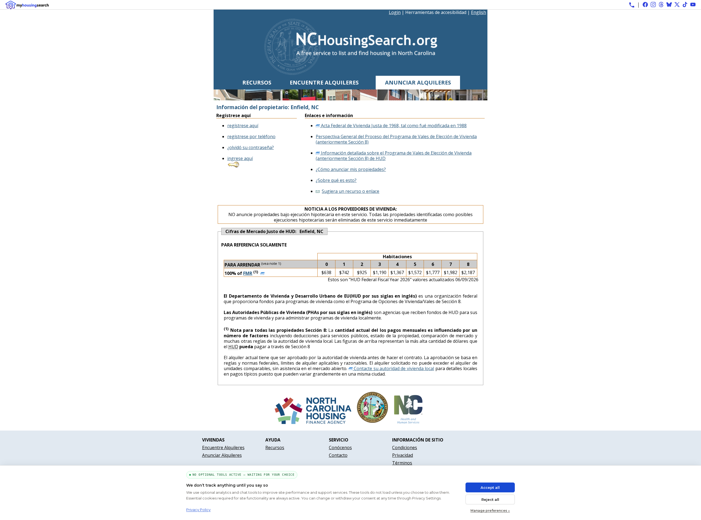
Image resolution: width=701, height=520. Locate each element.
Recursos (256, 82)
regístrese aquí (242, 126)
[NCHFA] (313, 422)
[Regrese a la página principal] (350, 73)
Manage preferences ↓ (490, 511)
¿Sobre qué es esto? (336, 180)
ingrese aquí (240, 158)
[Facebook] (645, 4)
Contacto (338, 455)
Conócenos (340, 448)
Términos (402, 463)
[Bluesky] (669, 4)
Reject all (490, 499)
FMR (247, 273)
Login (395, 12)
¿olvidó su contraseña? (250, 147)
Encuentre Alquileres (324, 82)
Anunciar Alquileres (418, 82)
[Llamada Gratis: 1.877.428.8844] (631, 4)
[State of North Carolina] (372, 422)
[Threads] (661, 4)
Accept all (490, 487)
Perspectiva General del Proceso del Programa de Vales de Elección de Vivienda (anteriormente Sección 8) (396, 139)
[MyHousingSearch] (27, 5)
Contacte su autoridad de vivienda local (393, 368)
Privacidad (402, 455)
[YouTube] (693, 4)
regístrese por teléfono (251, 136)
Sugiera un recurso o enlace (350, 191)
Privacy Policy (198, 509)
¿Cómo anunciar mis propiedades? (351, 169)
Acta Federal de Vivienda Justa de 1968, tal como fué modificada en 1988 (393, 126)
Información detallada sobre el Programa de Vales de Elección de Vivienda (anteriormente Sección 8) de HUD (394, 155)
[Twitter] (677, 4)
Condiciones (404, 448)
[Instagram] (653, 4)
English (478, 12)
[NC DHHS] (408, 422)
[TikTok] (685, 4)
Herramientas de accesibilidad (435, 12)
